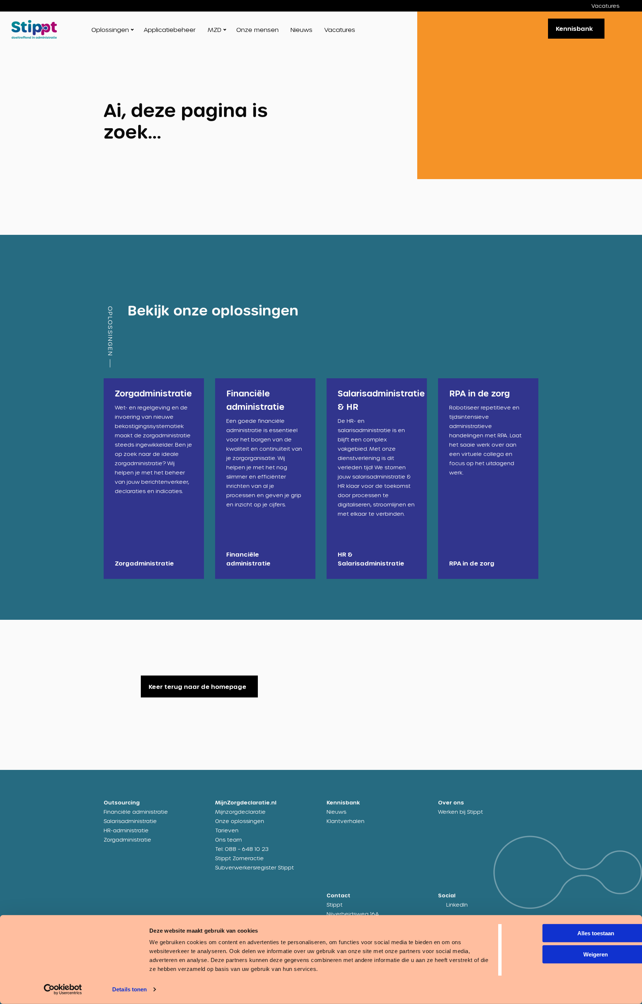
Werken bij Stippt (460, 812)
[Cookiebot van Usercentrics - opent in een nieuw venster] (62, 989)
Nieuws (301, 29)
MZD (214, 29)
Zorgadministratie (127, 839)
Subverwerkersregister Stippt (254, 867)
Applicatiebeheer (170, 29)
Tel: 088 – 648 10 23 (242, 849)
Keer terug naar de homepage (197, 686)
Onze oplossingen (239, 821)
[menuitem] (610, 5)
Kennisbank (574, 28)
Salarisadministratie (130, 821)
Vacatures (605, 6)
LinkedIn (457, 904)
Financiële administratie (136, 812)
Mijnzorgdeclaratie (240, 812)
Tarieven (227, 830)
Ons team (228, 839)
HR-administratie (126, 830)
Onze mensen (257, 29)
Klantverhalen (345, 821)
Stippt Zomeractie (239, 858)
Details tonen (129, 989)
